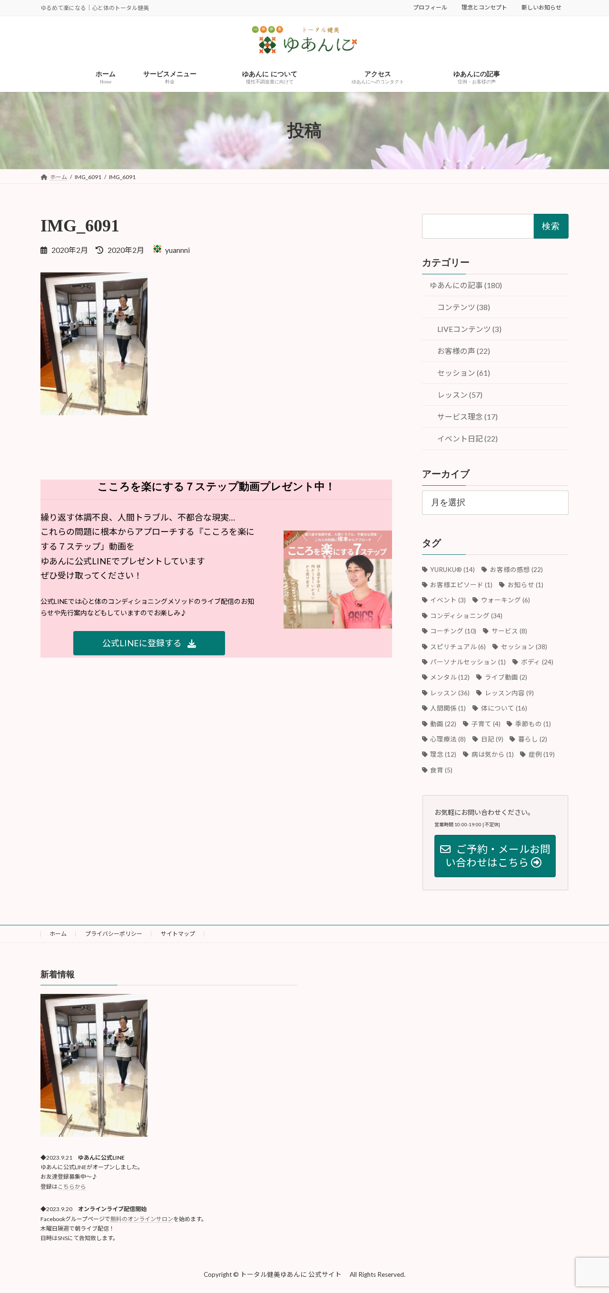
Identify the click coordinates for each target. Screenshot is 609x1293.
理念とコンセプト (484, 7)
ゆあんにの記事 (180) (466, 285)
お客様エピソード (461, 585)
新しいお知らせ (541, 7)
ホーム (58, 933)
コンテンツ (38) (463, 306)
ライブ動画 (506, 678)
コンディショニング (466, 616)
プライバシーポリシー (113, 933)
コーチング (453, 631)
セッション (524, 647)
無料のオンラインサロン (141, 1219)
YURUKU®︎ (453, 569)
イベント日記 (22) (467, 438)
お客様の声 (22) (463, 351)
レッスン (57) (459, 395)
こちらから (72, 1186)
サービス (509, 631)
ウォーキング (505, 600)
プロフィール (430, 7)
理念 (443, 755)
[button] (149, 643)
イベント (448, 600)
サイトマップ (178, 933)
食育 (441, 770)
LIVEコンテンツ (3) (469, 329)
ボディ (537, 662)
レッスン (450, 693)
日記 (492, 739)
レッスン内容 (509, 693)
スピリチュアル (458, 647)
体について (504, 708)
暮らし (532, 739)
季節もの (533, 724)
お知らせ (525, 585)
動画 (443, 724)
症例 (542, 755)
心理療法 (448, 739)
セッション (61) (463, 373)
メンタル (450, 678)
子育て (485, 724)
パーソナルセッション (468, 662)
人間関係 (448, 708)
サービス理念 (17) (467, 416)
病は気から (492, 755)
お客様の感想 (516, 569)
